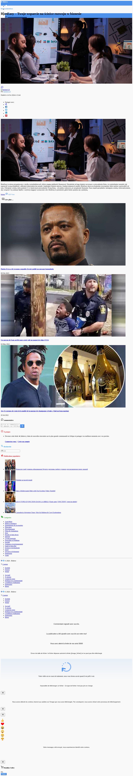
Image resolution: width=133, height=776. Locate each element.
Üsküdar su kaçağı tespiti (24, 480)
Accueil (7, 575)
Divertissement (10, 529)
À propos (8, 577)
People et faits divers (11, 535)
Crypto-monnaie (10, 538)
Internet (7, 537)
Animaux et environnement (14, 544)
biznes (3, 194)
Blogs (7, 586)
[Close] (3, 693)
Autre (7, 555)
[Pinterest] (68, 115)
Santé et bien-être (10, 546)
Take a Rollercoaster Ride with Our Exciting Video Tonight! (35, 491)
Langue (5, 564)
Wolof (7, 571)
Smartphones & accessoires (14, 525)
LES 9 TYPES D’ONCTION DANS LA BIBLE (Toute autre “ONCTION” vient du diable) (46, 502)
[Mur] (68, 104)
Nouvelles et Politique (12, 540)
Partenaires (8, 584)
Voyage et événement (12, 551)
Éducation (8, 527)
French (7, 570)
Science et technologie (12, 548)
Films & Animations (11, 531)
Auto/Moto (8, 522)
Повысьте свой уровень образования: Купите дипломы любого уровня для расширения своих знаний (52, 469)
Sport (7, 550)
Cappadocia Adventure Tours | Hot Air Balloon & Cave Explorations (38, 512)
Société (7, 542)
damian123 (7, 91)
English (7, 568)
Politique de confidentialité (13, 581)
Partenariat (8, 553)
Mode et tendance (11, 523)
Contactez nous (10, 579)
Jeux (6, 533)
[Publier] (22, 426)
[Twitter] (68, 109)
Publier (4, 774)
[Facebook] (68, 107)
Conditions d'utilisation (12, 582)
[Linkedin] (68, 112)
